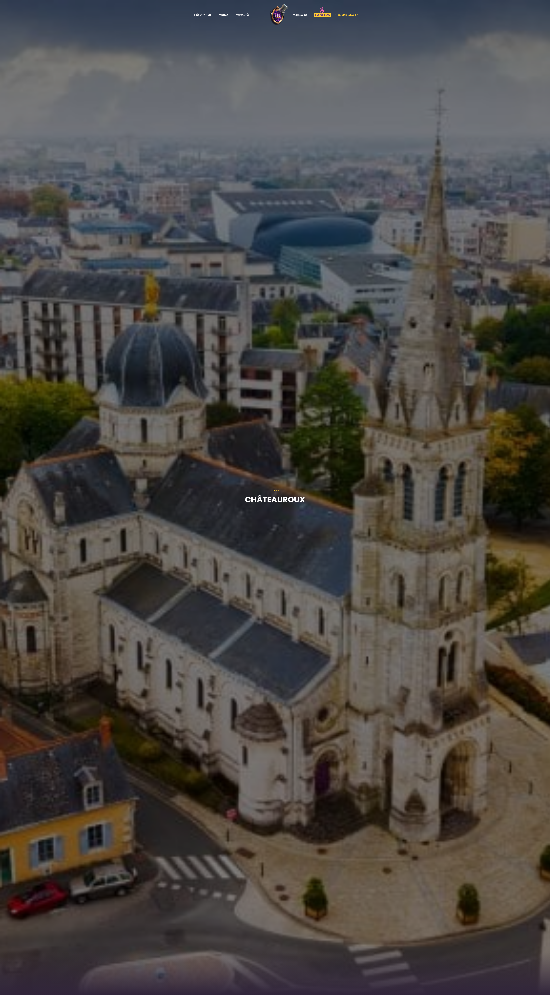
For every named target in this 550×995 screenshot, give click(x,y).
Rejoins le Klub (347, 14)
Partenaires (300, 14)
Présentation (202, 14)
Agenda (223, 14)
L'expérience (322, 14)
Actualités (242, 14)
